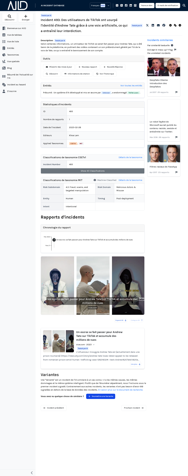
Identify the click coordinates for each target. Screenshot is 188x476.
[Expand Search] (182, 5)
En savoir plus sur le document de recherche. (120, 389)
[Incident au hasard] (176, 25)
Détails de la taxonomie (130, 157)
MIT (81, 144)
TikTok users (133, 93)
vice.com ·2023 (84, 344)
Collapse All (135, 320)
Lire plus (134, 364)
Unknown (106, 93)
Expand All (119, 320)
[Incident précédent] (171, 25)
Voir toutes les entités (131, 85)
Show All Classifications (93, 171)
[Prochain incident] (180, 25)
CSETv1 (73, 144)
